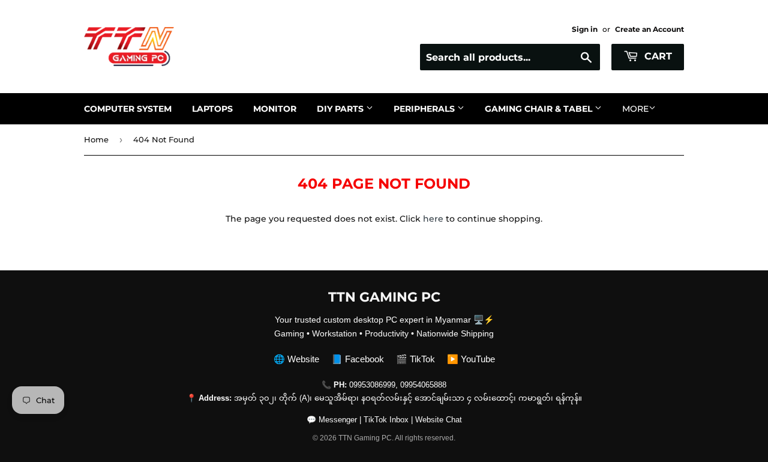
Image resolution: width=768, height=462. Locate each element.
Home (96, 139)
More (635, 108)
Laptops (212, 108)
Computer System (128, 108)
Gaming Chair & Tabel (540, 108)
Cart (656, 56)
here (433, 218)
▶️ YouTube (471, 359)
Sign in (585, 29)
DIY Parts (341, 108)
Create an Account (649, 29)
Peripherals (425, 108)
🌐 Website (296, 359)
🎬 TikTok (415, 359)
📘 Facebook (357, 359)
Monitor (274, 108)
